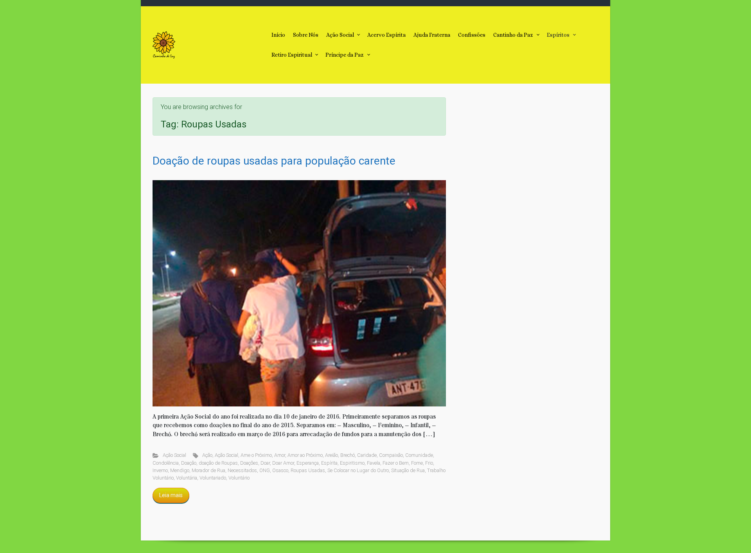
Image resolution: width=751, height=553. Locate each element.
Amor (279, 455)
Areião (331, 455)
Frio (429, 463)
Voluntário (239, 478)
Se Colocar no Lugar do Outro (358, 470)
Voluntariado (212, 478)
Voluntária (186, 478)
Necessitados (242, 470)
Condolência (166, 463)
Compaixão (391, 455)
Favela (373, 463)
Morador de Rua (208, 470)
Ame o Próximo (256, 455)
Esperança (307, 463)
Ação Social (174, 455)
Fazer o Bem (396, 463)
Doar (265, 463)
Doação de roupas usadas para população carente (274, 160)
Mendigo (179, 470)
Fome (417, 463)
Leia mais (171, 495)
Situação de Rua (408, 470)
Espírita (329, 463)
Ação (207, 455)
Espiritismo (352, 463)
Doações (249, 463)
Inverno (160, 470)
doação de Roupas (218, 463)
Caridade (367, 455)
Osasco (280, 470)
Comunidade (419, 455)
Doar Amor (283, 463)
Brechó (347, 455)
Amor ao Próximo (305, 455)
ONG (264, 470)
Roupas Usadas (308, 470)
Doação (188, 463)
